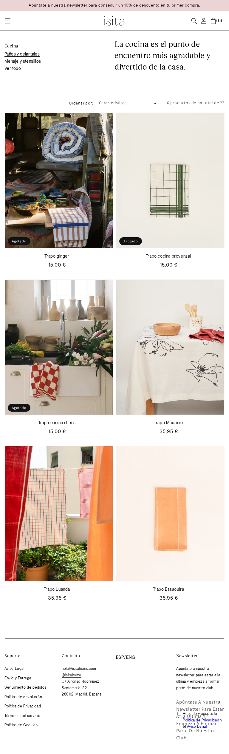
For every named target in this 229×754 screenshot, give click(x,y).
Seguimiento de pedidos (25, 687)
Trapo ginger (56, 256)
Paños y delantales (22, 54)
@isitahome (71, 675)
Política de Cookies (21, 725)
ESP (120, 657)
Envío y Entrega (17, 678)
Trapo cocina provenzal (168, 256)
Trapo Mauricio (168, 422)
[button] (7, 20)
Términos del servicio (22, 716)
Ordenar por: (81, 103)
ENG (130, 657)
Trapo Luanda (57, 589)
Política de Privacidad (22, 706)
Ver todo (12, 68)
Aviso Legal (14, 669)
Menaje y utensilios (22, 61)
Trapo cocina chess (57, 422)
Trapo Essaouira (168, 589)
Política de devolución (23, 697)
